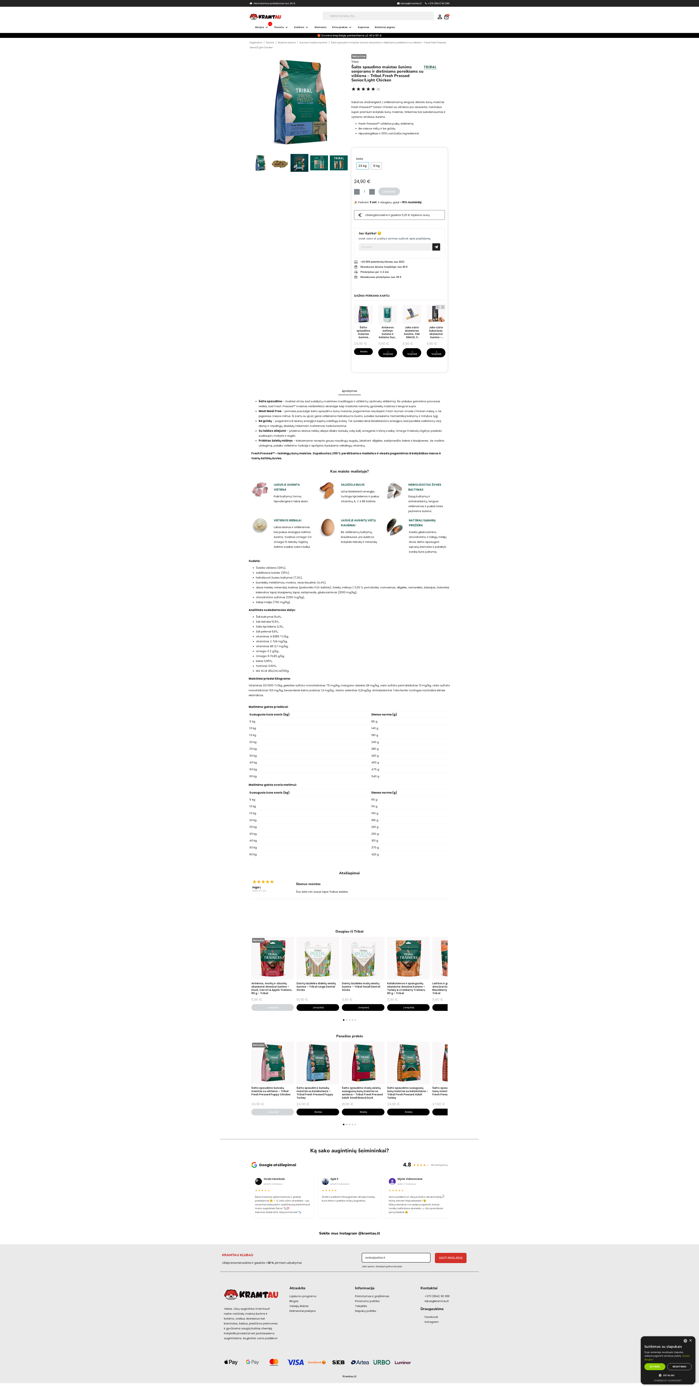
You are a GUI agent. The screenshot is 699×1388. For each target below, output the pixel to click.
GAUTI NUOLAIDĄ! (451, 1258)
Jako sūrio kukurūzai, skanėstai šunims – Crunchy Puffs (436, 332)
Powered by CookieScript (668, 1380)
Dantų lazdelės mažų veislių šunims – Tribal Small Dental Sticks (361, 987)
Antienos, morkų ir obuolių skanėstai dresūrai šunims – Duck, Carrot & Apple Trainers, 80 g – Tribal (271, 988)
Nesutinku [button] (679, 1366)
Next (443, 307)
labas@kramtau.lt (411, 3)
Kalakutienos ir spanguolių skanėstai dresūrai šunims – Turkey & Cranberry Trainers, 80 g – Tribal (406, 988)
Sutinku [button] (655, 1366)
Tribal (355, 62)
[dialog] (668, 1360)
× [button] (690, 1340)
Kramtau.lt (349, 1376)
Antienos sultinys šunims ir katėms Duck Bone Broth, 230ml (387, 332)
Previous (438, 307)
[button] (256, 102)
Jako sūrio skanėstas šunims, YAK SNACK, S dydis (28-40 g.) (411, 332)
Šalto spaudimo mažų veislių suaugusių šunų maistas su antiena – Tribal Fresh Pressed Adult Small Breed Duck (362, 1092)
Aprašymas (349, 391)
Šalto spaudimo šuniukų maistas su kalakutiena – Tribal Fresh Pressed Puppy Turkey (315, 1092)
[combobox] (685, 1341)
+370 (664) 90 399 (439, 3)
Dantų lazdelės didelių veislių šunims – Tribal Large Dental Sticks (316, 987)
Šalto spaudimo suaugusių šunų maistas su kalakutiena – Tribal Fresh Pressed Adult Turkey (407, 1092)
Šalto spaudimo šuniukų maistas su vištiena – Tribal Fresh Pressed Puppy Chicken (271, 1091)
